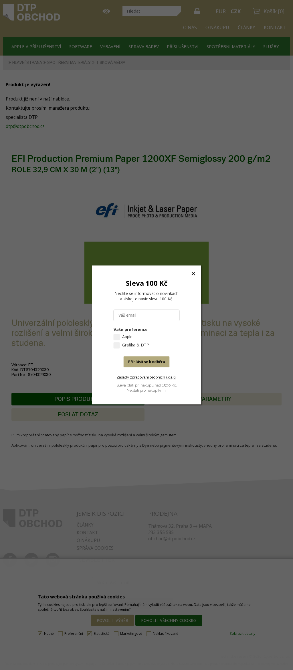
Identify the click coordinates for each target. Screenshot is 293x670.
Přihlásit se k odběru (146, 361)
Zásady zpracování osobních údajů (146, 377)
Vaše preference (131, 329)
